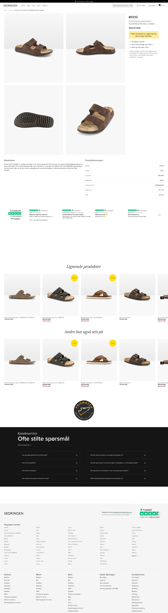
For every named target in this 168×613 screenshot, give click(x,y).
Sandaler (7, 591)
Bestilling (135, 588)
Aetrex (6, 530)
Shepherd (103, 539)
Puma (69, 564)
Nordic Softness (73, 544)
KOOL (38, 555)
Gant (37, 536)
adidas (6, 527)
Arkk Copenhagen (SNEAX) (12, 533)
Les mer (91, 1)
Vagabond (135, 536)
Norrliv (70, 547)
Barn (34, 5)
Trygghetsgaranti (73, 611)
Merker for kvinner (9, 600)
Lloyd (37, 564)
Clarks (6, 558)
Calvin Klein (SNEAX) (10, 552)
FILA (37, 530)
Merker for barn (72, 605)
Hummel (38, 544)
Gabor (38, 533)
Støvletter (7, 588)
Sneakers (7, 583)
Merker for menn (41, 597)
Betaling (134, 591)
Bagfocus (45, 5)
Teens (70, 602)
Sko (37, 580)
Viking (134, 541)
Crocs (6, 561)
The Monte (103, 561)
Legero (38, 558)
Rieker (102, 527)
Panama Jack (72, 558)
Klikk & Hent (135, 597)
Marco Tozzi (71, 530)
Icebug (38, 550)
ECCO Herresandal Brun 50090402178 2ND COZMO (29, 10)
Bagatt (6, 541)
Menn (28, 5)
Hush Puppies (40, 547)
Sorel (101, 547)
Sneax (39, 5)
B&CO (6, 539)
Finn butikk (135, 577)
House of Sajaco (41, 541)
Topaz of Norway (137, 530)
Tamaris (102, 555)
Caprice (6, 555)
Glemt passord (104, 583)
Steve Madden (104, 550)
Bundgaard (7, 550)
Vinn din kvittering (105, 586)
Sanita (102, 536)
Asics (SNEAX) (8, 536)
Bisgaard (6, 544)
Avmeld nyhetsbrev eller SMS (109, 588)
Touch (134, 533)
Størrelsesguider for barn (75, 608)
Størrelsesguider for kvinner (12, 602)
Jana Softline (40, 552)
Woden (134, 544)
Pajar (69, 552)
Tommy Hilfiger (136, 527)
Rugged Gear (104, 533)
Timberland (103, 564)
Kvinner (23, 5)
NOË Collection (73, 539)
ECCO (38, 527)
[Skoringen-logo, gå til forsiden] (10, 5)
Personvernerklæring (138, 608)
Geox (37, 539)
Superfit (102, 552)
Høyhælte (7, 586)
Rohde (102, 530)
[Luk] (163, 1)
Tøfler (6, 594)
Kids (69, 600)
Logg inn (102, 580)
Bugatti (6, 547)
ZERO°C (134, 552)
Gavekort (134, 583)
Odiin (69, 550)
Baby (69, 597)
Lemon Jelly (40, 561)
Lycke (70, 527)
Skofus (102, 544)
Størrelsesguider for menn (44, 600)
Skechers (103, 541)
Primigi (70, 561)
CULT (5, 564)
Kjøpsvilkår (135, 605)
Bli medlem (103, 577)
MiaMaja (70, 533)
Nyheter (6, 577)
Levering (134, 594)
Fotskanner (135, 586)
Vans (133, 539)
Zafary (134, 550)
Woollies (134, 547)
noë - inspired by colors (75, 541)
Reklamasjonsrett (137, 602)
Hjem (5, 10)
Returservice (136, 600)
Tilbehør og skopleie (10, 597)
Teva (101, 558)
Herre (11, 10)
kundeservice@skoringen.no (122, 512)
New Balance (72, 536)
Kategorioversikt (137, 611)
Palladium (71, 555)
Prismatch (135, 580)
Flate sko (7, 580)
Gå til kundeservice (24, 445)
